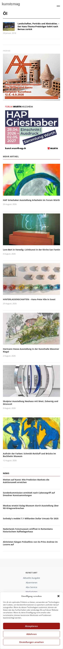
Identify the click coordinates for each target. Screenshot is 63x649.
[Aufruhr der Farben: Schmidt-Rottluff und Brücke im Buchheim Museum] (31, 447)
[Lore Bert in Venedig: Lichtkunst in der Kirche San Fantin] (31, 243)
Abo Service (31, 587)
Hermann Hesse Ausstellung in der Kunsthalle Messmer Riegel (31, 350)
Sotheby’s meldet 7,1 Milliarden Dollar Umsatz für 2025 (30, 518)
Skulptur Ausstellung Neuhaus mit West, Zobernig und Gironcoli (30, 402)
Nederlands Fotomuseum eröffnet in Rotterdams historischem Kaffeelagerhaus (28, 530)
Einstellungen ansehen (31, 642)
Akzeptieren (31, 626)
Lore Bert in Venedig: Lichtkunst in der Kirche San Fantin (31, 249)
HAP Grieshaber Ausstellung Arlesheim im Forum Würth (31, 200)
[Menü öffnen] (58, 6)
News (6, 473)
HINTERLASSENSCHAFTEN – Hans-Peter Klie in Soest (29, 299)
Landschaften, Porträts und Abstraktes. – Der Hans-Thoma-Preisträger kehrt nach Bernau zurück (38, 26)
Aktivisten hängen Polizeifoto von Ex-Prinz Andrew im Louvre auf (30, 543)
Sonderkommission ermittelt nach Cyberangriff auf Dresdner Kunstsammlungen (29, 494)
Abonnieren (31, 582)
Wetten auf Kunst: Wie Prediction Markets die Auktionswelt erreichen (26, 481)
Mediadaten (32, 591)
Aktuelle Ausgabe (31, 578)
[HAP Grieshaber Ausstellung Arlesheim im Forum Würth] (31, 193)
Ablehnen (31, 634)
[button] (58, 596)
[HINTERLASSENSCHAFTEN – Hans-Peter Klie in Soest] (31, 293)
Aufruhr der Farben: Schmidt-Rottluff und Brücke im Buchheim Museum (29, 455)
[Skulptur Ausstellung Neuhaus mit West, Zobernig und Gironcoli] (31, 395)
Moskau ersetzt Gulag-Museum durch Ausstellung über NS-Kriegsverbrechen (31, 507)
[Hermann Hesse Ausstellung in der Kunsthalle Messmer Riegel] (31, 342)
